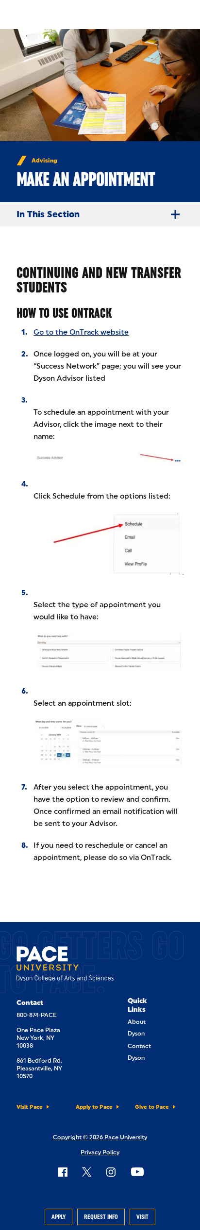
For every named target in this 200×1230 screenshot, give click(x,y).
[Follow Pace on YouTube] (137, 1172)
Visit (142, 1217)
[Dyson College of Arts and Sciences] (65, 965)
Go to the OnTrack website (81, 332)
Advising (44, 160)
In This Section (48, 214)
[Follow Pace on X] (86, 1172)
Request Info (101, 1217)
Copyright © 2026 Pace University (100, 1137)
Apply (58, 1217)
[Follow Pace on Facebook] (62, 1172)
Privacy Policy (100, 1152)
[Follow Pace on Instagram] (110, 1172)
